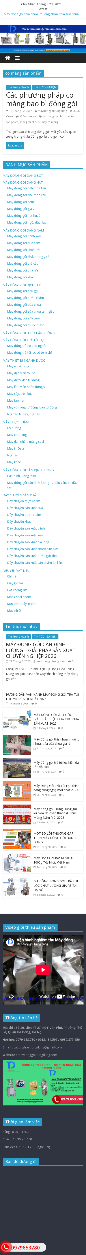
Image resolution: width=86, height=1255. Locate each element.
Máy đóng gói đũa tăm (23, 243)
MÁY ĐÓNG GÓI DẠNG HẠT (23, 182)
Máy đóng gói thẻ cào (23, 263)
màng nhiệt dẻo (30, 122)
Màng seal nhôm (19, 597)
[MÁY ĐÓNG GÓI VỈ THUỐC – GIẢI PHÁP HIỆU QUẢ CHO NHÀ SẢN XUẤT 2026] (17, 713)
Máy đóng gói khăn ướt (24, 250)
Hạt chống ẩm (17, 590)
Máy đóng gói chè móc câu (26, 195)
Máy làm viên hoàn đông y (26, 387)
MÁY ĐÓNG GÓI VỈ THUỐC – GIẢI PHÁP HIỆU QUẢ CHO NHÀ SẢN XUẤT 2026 (56, 719)
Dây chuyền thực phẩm (23, 501)
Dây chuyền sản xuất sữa (25, 508)
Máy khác (14, 462)
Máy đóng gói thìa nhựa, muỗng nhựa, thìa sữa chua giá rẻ (56, 741)
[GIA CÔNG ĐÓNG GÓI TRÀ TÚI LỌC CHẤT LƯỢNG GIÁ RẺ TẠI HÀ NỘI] (17, 879)
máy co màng (49, 122)
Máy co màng (17, 435)
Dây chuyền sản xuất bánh (26, 528)
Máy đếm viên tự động (23, 380)
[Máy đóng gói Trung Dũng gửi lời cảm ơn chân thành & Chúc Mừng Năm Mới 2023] (17, 807)
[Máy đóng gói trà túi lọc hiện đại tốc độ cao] (17, 760)
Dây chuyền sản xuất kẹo (25, 535)
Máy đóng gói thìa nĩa (22, 270)
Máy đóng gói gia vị (21, 209)
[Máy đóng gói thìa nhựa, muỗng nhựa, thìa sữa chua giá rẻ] (17, 737)
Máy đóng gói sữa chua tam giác (30, 311)
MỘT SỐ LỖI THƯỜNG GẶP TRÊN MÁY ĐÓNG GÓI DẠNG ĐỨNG (55, 837)
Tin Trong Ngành (18, 87)
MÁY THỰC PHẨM (16, 422)
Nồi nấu (12, 455)
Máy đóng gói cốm (20, 202)
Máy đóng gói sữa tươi (23, 318)
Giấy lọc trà (15, 583)
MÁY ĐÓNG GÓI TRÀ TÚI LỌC (24, 340)
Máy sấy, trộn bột (19, 393)
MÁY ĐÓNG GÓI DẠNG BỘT (23, 175)
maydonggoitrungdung (52, 111)
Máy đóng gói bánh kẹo (24, 236)
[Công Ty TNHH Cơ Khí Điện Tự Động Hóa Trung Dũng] (8, 58)
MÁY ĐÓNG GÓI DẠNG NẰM (23, 230)
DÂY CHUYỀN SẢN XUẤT (20, 495)
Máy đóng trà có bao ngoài (26, 346)
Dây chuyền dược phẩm (24, 515)
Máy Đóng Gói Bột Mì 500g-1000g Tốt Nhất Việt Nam (53, 860)
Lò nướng (14, 428)
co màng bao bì (53, 116)
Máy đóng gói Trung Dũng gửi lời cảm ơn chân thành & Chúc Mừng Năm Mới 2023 (55, 813)
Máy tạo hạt (15, 400)
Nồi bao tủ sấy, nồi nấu (23, 414)
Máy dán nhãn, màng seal (25, 441)
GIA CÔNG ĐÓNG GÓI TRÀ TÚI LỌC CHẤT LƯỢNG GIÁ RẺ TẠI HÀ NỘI (56, 885)
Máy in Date (15, 448)
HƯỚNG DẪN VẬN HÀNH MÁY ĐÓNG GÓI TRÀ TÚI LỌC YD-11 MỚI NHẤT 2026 (42, 696)
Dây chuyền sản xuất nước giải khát (32, 556)
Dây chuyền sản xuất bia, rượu (28, 542)
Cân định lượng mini (21, 476)
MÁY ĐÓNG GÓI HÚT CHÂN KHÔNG (29, 333)
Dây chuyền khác (19, 521)
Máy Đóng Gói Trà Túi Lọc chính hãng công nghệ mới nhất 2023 (56, 788)
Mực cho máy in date (22, 604)
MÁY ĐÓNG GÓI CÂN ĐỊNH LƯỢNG (28, 470)
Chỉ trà (12, 576)
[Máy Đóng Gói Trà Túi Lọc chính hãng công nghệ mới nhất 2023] (17, 784)
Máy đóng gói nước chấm (25, 298)
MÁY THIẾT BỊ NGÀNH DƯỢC (24, 360)
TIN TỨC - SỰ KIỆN (45, 87)
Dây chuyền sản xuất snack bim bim (32, 549)
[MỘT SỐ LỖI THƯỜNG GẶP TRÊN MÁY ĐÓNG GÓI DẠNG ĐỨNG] (17, 831)
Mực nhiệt (14, 610)
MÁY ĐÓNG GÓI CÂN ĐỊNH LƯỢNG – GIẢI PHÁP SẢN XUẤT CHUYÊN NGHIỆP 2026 (41, 650)
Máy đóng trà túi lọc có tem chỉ (29, 352)
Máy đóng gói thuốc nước (25, 325)
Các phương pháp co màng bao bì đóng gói (41, 99)
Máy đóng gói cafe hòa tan (26, 188)
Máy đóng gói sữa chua (24, 304)
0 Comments (28, 116)
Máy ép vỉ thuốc (18, 366)
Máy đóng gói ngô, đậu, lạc (26, 222)
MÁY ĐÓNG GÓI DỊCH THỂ (22, 285)
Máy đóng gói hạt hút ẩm (25, 215)
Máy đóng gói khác (20, 277)
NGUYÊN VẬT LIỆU (16, 570)
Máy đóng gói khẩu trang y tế (28, 256)
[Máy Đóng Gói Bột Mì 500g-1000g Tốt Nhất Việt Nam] (17, 856)
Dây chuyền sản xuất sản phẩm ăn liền (34, 562)
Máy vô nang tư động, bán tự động (32, 407)
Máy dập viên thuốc (21, 373)
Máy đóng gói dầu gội (22, 291)
